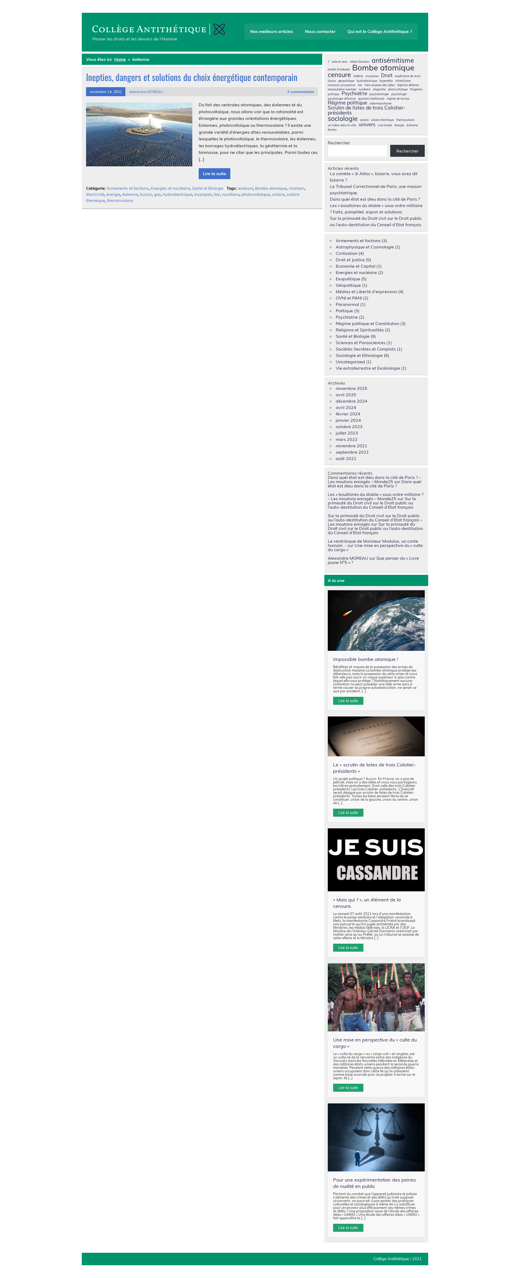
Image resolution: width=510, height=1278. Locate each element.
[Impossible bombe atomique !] (376, 620)
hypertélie (386, 80)
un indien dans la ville (342, 125)
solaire (278, 194)
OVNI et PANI (349, 298)
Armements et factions (128, 188)
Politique (344, 310)
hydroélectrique (177, 194)
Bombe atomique (271, 188)
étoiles (332, 129)
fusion (146, 194)
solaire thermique (382, 120)
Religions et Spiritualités (360, 329)
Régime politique (347, 102)
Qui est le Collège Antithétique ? (379, 31)
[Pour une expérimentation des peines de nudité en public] (376, 1137)
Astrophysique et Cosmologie (365, 247)
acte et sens (339, 61)
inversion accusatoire (341, 85)
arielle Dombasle (339, 69)
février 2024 (348, 413)
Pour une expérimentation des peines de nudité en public (374, 1183)
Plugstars (416, 89)
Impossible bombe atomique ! (365, 659)
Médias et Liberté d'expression (366, 291)
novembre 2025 (351, 388)
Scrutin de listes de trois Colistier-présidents (367, 110)
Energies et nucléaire (170, 188)
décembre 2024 (351, 401)
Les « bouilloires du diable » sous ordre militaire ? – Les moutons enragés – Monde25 (375, 496)
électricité (95, 194)
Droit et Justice (350, 259)
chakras (358, 76)
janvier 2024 (348, 420)
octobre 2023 (349, 426)
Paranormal (347, 304)
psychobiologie (379, 94)
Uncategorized (350, 361)
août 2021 (346, 458)
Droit (387, 75)
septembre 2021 (352, 452)
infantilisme (403, 80)
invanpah (203, 194)
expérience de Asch (407, 76)
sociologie (343, 118)
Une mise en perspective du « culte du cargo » (375, 547)
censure (339, 74)
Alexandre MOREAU (146, 91)
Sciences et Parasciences (360, 342)
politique (333, 94)
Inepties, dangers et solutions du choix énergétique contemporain (192, 77)
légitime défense (408, 85)
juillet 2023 (347, 433)
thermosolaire (120, 200)
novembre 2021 (351, 445)
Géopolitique (348, 285)
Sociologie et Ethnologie (359, 355)
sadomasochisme (380, 103)
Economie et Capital (355, 266)
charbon (296, 188)
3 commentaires (300, 91)
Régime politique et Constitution (367, 323)
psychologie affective (342, 98)
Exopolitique (348, 278)
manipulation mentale (342, 89)
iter (217, 194)
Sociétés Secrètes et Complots (366, 349)
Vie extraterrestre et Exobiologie (368, 368)
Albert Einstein (359, 61)
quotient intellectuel (371, 98)
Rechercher (339, 142)
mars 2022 (347, 439)
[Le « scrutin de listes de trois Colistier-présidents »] (376, 736)
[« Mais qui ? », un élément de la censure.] (376, 860)
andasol (245, 188)
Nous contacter (320, 31)
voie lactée (385, 125)
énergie (113, 194)
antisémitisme (393, 60)
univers (367, 124)
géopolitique (346, 80)
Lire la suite (214, 173)
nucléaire (230, 194)
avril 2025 (346, 394)
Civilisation (347, 253)
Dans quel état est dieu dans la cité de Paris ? (375, 199)
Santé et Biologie (207, 188)
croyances (372, 76)
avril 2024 (346, 407)
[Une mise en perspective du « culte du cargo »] (376, 997)
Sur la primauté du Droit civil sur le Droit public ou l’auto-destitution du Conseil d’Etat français (372, 503)
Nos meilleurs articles (271, 31)
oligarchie (379, 89)
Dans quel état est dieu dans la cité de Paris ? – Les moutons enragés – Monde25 (374, 479)
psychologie (399, 94)
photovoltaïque (255, 194)
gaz (157, 194)
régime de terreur (398, 98)
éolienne (130, 194)
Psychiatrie (354, 93)
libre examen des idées (380, 85)
